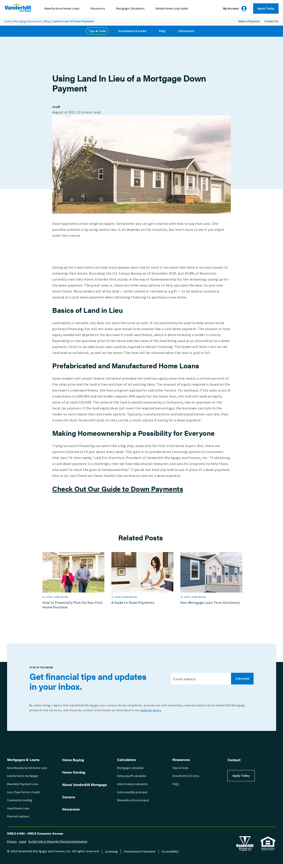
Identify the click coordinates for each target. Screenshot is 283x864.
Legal (22, 841)
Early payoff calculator (131, 776)
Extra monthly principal (132, 792)
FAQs (162, 31)
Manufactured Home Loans (62, 8)
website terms (150, 710)
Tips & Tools (97, 31)
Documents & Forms (133, 31)
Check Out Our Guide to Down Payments (117, 488)
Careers (68, 796)
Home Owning (73, 772)
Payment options (18, 816)
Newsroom (71, 809)
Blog (47, 21)
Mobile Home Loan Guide (172, 8)
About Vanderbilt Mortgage (84, 784)
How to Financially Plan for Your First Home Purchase (72, 605)
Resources (98, 8)
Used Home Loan (18, 808)
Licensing (111, 851)
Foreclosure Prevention (139, 851)
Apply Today (265, 8)
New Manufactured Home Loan (27, 768)
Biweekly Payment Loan (22, 784)
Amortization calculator (132, 784)
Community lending (19, 800)
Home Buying (73, 759)
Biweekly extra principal (133, 800)
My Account (231, 8)
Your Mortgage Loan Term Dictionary (210, 602)
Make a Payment (249, 21)
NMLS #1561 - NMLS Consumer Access (35, 833)
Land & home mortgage (22, 776)
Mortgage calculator (130, 768)
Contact (234, 759)
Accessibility (170, 851)
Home (8, 21)
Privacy (12, 841)
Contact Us (271, 21)
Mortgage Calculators (130, 8)
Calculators (186, 31)
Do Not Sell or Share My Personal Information (57, 841)
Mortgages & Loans (23, 759)
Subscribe (242, 679)
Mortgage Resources (28, 21)
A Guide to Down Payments (133, 602)
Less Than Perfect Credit (23, 792)
